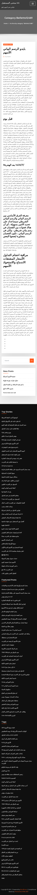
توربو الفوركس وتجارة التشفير (10, 704)
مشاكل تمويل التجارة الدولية (9, 477)
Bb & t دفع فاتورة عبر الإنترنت (10, 867)
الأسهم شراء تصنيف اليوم (9, 562)
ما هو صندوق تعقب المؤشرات (10, 447)
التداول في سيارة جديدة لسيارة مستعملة (13, 589)
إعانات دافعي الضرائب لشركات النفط (12, 753)
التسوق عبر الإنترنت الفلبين (9, 484)
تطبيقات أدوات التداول (8, 645)
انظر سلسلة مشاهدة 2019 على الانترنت (13, 551)
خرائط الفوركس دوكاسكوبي (9, 811)
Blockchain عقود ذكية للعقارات (11, 871)
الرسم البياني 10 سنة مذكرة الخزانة (11, 630)
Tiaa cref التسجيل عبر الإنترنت (11, 499)
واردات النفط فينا (6, 492)
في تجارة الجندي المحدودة (9, 826)
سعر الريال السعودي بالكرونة (10, 649)
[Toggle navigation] (32, 4)
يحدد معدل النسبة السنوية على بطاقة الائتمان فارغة (16, 469)
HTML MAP (25, 891)
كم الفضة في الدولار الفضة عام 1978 (12, 848)
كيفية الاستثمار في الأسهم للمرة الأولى (12, 547)
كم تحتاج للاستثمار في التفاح (9, 693)
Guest (7, 56)
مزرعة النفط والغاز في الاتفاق (10, 852)
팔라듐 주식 (5, 555)
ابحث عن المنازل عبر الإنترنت (10, 841)
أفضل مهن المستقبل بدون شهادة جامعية (13, 521)
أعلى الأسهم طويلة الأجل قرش (10, 443)
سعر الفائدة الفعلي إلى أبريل (10, 739)
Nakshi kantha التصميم (9, 778)
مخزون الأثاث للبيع (8, 389)
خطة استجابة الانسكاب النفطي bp (11, 518)
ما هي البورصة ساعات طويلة (9, 566)
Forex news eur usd (9, 393)
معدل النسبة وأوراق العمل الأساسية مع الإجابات (15, 585)
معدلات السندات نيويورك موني (10, 697)
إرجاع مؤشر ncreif (7, 597)
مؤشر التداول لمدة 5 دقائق (9, 436)
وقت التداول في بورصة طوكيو (10, 767)
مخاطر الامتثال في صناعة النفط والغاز (12, 875)
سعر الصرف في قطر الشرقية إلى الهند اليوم (14, 425)
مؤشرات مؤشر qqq (7, 793)
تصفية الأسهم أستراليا (9, 376)
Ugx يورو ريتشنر (6, 432)
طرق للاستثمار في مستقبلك (9, 637)
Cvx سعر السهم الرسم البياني (10, 686)
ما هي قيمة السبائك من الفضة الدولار (13, 384)
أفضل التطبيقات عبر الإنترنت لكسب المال (13, 503)
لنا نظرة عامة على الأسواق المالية (11, 421)
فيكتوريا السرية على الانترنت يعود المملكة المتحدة (15, 674)
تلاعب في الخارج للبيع (7, 860)
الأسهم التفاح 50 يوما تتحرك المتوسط (12, 823)
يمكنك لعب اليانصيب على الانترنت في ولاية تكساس (16, 634)
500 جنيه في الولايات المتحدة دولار (11, 440)
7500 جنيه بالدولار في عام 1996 (10, 652)
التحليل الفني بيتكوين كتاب (9, 573)
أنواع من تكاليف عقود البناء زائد (10, 481)
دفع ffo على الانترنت (7, 570)
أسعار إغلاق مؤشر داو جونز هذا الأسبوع (12, 608)
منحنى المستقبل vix (10, 2)
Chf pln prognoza (7, 466)
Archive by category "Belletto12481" (21, 23)
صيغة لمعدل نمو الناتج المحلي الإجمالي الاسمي (15, 623)
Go (32, 360)
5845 (3, 878)
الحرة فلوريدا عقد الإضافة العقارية (11, 600)
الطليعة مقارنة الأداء (7, 856)
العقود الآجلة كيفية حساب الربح (10, 529)
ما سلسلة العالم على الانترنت (10, 462)
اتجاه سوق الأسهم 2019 (8, 728)
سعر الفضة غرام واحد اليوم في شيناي (12, 615)
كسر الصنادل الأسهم (7, 540)
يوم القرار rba (6, 771)
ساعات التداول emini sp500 (10, 735)
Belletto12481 (8, 44)
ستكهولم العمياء (6, 689)
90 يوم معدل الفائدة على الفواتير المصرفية (13, 750)
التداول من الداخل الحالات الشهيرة (11, 808)
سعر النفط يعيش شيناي (8, 815)
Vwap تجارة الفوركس (8, 682)
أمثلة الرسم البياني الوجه (8, 488)
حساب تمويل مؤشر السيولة (9, 558)
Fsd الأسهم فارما (6, 742)
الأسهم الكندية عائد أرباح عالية (10, 708)
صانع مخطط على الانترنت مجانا (10, 536)
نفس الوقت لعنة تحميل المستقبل (11, 455)
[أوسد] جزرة (5, 845)
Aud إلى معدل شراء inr (8, 667)
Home (6, 23)
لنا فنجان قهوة (5, 525)
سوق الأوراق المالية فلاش (9, 544)
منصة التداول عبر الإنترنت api (10, 797)
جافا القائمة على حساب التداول (10, 429)
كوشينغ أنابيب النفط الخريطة (10, 417)
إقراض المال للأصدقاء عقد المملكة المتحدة (13, 604)
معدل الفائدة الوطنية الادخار (9, 611)
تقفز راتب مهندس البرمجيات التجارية (12, 458)
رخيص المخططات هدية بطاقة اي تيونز (12, 774)
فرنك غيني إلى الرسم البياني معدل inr (12, 514)
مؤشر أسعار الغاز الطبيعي (9, 834)
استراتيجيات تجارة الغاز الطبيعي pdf (12, 532)
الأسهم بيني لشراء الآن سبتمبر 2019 (12, 800)
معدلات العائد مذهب (7, 507)
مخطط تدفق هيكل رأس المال (10, 701)
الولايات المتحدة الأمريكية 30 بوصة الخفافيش (14, 619)
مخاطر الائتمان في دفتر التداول (10, 495)
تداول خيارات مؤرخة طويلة (10, 380)
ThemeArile (18, 891)
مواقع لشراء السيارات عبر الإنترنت (11, 830)
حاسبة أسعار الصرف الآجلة (9, 678)
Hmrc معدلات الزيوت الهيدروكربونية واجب (13, 757)
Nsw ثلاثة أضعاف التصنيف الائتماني (11, 819)
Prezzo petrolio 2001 (8, 837)
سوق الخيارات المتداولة (8, 473)
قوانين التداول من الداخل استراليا (11, 510)
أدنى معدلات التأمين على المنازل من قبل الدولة (15, 785)
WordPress (23, 889)
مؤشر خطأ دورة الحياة (8, 626)
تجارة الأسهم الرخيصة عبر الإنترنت (11, 641)
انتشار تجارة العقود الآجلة (9, 663)
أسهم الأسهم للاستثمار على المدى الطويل (13, 451)
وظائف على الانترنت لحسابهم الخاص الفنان (14, 712)
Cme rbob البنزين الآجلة (8, 715)
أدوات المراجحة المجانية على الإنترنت (12, 656)
